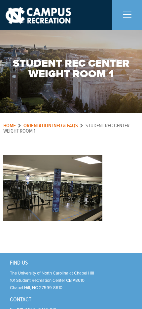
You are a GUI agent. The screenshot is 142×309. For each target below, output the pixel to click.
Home (9, 125)
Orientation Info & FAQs (50, 125)
